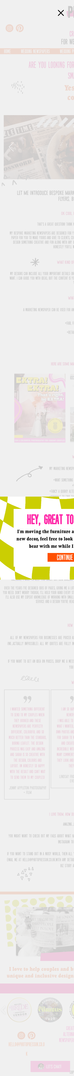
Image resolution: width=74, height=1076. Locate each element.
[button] (61, 13)
